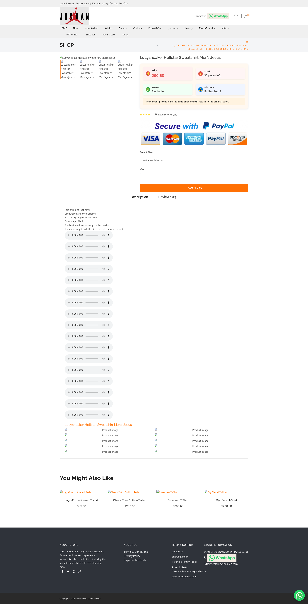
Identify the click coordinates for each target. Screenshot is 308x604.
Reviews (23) (167, 197)
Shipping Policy (180, 556)
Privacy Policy (132, 556)
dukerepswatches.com (184, 576)
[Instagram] (73, 571)
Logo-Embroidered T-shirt (81, 500)
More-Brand (206, 28)
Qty (142, 168)
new (75, 28)
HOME (63, 28)
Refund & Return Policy (184, 561)
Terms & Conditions (136, 551)
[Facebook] (62, 571)
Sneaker (90, 34)
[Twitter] (68, 571)
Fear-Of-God (155, 28)
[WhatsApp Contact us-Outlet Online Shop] (299, 595)
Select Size (146, 152)
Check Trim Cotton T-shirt (130, 500)
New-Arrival (91, 28)
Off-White (72, 34)
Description (139, 197)
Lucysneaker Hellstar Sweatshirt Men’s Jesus (98, 425)
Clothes (137, 28)
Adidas (108, 28)
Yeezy (125, 34)
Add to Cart (195, 187)
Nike (224, 28)
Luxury (189, 28)
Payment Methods (135, 560)
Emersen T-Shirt (178, 500)
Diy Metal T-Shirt (226, 500)
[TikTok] (79, 571)
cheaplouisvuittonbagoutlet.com (189, 571)
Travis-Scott (108, 34)
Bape (122, 28)
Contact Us (178, 551)
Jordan (173, 28)
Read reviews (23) (167, 114)
